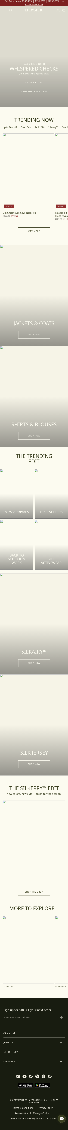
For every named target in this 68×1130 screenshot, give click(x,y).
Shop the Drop (34, 891)
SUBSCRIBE (9, 986)
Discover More (34, 82)
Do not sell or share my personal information (34, 1118)
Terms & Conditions (23, 1107)
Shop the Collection (34, 91)
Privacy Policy (46, 1107)
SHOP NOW (34, 334)
